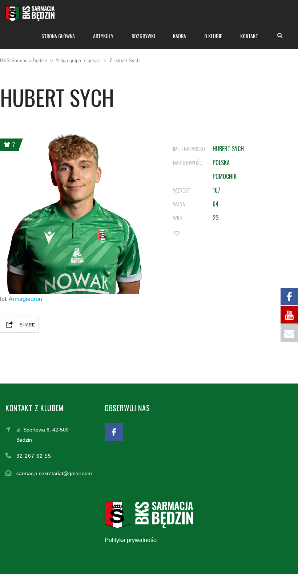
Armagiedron (25, 299)
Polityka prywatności (131, 540)
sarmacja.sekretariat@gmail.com (54, 473)
